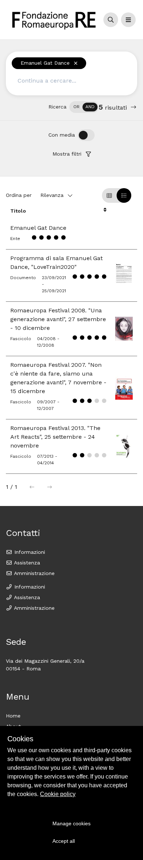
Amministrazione (33, 573)
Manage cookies (71, 823)
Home (13, 716)
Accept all (63, 841)
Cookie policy (58, 794)
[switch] (84, 107)
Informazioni (28, 552)
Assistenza (26, 563)
